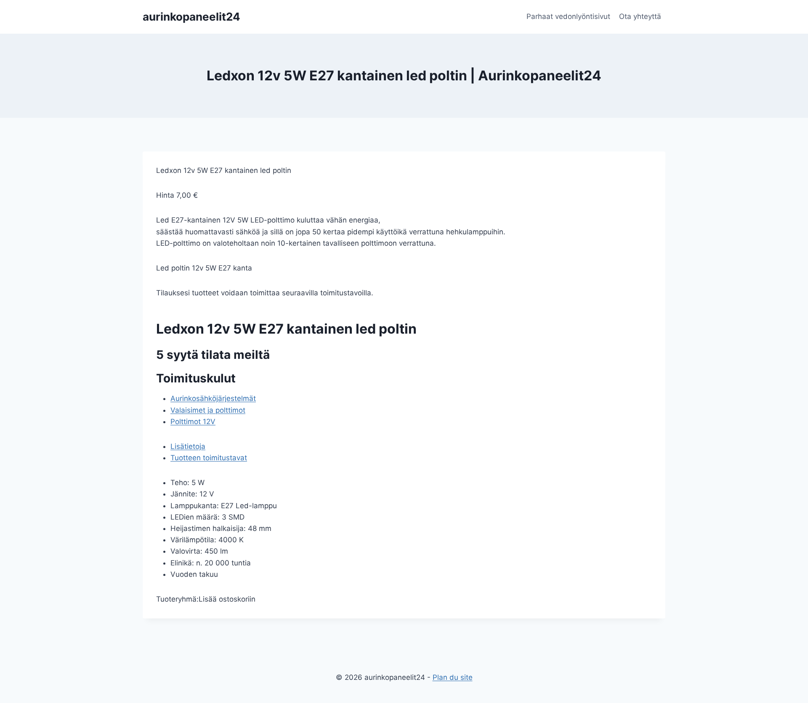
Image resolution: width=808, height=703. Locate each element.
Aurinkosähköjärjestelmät (213, 398)
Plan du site (453, 677)
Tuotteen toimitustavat (208, 458)
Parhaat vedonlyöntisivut (568, 16)
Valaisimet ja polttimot (207, 410)
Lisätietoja (187, 446)
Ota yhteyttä (640, 16)
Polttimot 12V (192, 421)
